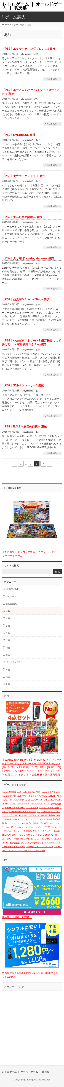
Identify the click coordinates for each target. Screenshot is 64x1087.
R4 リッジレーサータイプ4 (16, 823)
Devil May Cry (23, 804)
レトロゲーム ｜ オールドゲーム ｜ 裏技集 (32, 6)
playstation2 (26, 54)
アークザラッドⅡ (52, 843)
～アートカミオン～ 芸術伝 (33, 850)
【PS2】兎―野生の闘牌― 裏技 (22, 217)
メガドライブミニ (14, 662)
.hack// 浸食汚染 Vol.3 (50, 792)
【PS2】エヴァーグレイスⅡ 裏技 (23, 175)
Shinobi (57, 831)
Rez (31, 823)
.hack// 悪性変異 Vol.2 (11, 792)
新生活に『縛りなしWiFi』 (17, 917)
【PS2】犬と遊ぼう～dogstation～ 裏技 (28, 258)
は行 (8, 647)
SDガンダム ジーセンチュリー (39, 831)
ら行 (8, 677)
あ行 (36, 54)
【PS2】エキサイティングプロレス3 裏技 (28, 48)
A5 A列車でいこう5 (22, 800)
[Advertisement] (32, 1024)
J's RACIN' (46, 811)
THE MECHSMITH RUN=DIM (15, 835)
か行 (8, 618)
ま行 (8, 655)
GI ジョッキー (32, 808)
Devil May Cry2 (36, 804)
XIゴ (22, 839)
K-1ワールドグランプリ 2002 (32, 815)
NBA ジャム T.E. (22, 819)
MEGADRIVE (12, 589)
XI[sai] (16, 839)
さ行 (8, 625)
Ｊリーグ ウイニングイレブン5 (39, 847)
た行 (8, 633)
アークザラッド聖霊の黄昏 (13, 847)
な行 (8, 640)
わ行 (8, 684)
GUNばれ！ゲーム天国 (49, 808)
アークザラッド (37, 843)
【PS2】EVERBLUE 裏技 (19, 134)
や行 (8, 669)
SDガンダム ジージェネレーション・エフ (28, 827)
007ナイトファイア (30, 796)
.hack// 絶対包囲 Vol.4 (11, 796)
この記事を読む (51, 79)
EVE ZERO (20, 808)
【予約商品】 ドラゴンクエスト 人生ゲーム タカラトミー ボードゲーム (31, 554)
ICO (39, 811)
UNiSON (46, 835)
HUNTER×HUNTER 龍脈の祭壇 (22, 811)
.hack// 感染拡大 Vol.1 (31, 792)
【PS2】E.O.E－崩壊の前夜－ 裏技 (24, 426)
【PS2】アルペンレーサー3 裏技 (23, 385)
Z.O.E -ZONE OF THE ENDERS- (38, 839)
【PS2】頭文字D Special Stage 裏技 (25, 299)
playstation (11, 596)
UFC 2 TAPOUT (35, 835)
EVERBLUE (10, 808)
